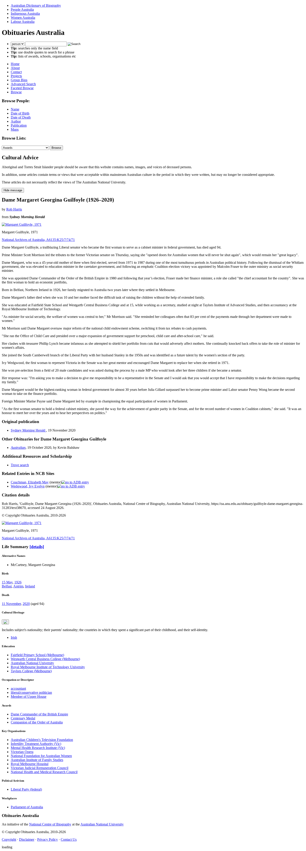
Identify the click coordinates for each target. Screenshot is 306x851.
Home (15, 64)
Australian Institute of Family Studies (37, 760)
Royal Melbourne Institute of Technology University (48, 667)
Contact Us (69, 839)
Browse (16, 92)
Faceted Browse (22, 88)
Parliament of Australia (27, 807)
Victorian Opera (22, 752)
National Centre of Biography (50, 824)
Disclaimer (26, 839)
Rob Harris (14, 209)
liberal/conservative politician (31, 692)
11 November (11, 604)
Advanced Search (23, 84)
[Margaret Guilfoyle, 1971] (21, 224)
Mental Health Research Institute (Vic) (38, 748)
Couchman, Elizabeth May (30, 482)
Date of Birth (20, 113)
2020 (26, 604)
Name (15, 109)
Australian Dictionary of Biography (36, 5)
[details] (37, 546)
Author (16, 121)
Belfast (7, 586)
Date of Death (21, 117)
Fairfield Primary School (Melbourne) (37, 655)
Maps (15, 129)
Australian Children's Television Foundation (42, 740)
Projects (16, 76)
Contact (16, 72)
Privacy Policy (47, 839)
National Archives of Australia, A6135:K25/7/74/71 (38, 240)
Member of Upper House (28, 696)
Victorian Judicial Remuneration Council (39, 768)
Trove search (20, 465)
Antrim (18, 586)
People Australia (22, 9)
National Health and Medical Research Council (44, 772)
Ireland (30, 586)
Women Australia (23, 17)
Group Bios (19, 80)
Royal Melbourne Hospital (29, 764)
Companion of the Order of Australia (37, 722)
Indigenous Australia (25, 13)
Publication (19, 125)
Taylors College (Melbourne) (31, 671)
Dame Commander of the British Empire (39, 714)
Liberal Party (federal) (26, 789)
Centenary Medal (23, 718)
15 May (7, 582)
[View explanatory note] (5, 621)
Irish (14, 637)
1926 (18, 582)
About (15, 68)
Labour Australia (22, 21)
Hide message (13, 190)
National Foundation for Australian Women (41, 756)
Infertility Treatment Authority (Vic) (36, 744)
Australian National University (32, 663)
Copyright (9, 839)
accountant (18, 688)
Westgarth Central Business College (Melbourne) (45, 659)
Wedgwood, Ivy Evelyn (28, 486)
